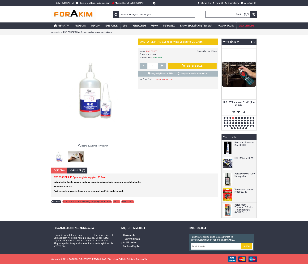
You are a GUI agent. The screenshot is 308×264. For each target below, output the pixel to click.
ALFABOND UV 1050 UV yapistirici (245, 175)
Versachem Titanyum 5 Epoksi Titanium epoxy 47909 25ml (244, 208)
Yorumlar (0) (77, 170)
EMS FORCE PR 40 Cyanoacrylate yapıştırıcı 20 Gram (87, 201)
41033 (116, 201)
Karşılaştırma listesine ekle (194, 73)
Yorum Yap (168, 79)
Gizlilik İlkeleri (130, 242)
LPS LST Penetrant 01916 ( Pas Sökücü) (239, 103)
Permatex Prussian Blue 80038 (244, 143)
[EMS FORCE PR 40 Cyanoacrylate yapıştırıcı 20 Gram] (93, 91)
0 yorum (157, 79)
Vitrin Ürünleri (231, 41)
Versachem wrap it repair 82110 (244, 190)
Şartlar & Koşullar (131, 246)
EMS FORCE (151, 51)
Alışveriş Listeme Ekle (162, 73)
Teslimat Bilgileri (131, 239)
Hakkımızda (129, 235)
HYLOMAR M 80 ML (244, 158)
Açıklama (59, 170)
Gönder (246, 246)
